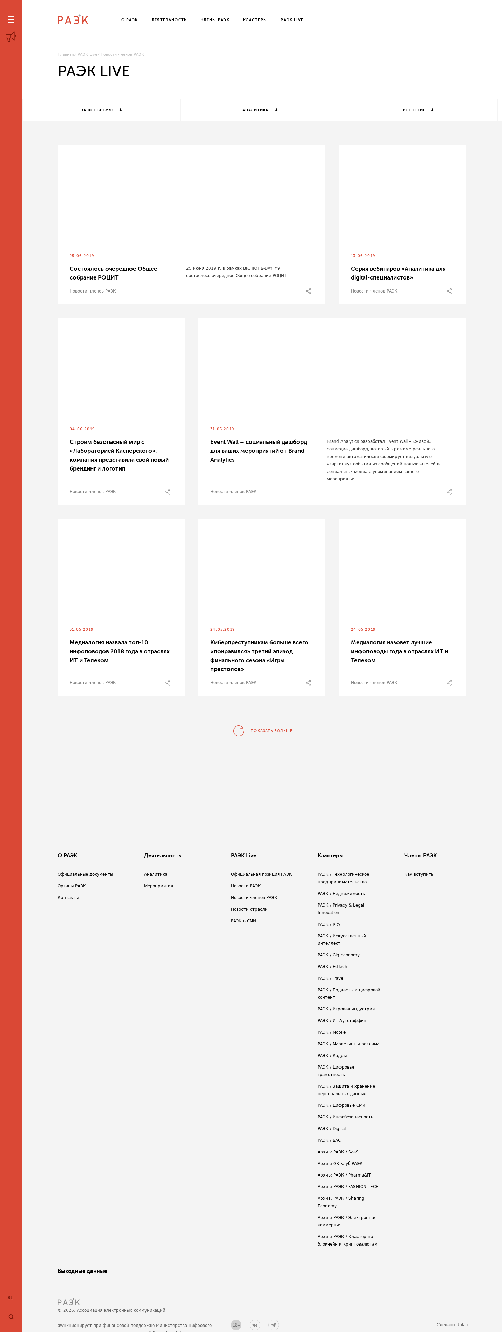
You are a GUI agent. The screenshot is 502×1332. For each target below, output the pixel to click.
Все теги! (414, 110)
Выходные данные (82, 1271)
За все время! (97, 110)
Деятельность (162, 856)
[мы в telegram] (273, 1325)
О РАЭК (67, 856)
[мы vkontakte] (255, 1325)
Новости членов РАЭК (93, 291)
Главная (66, 54)
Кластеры (331, 856)
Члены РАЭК (420, 856)
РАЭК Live (87, 54)
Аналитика (255, 110)
